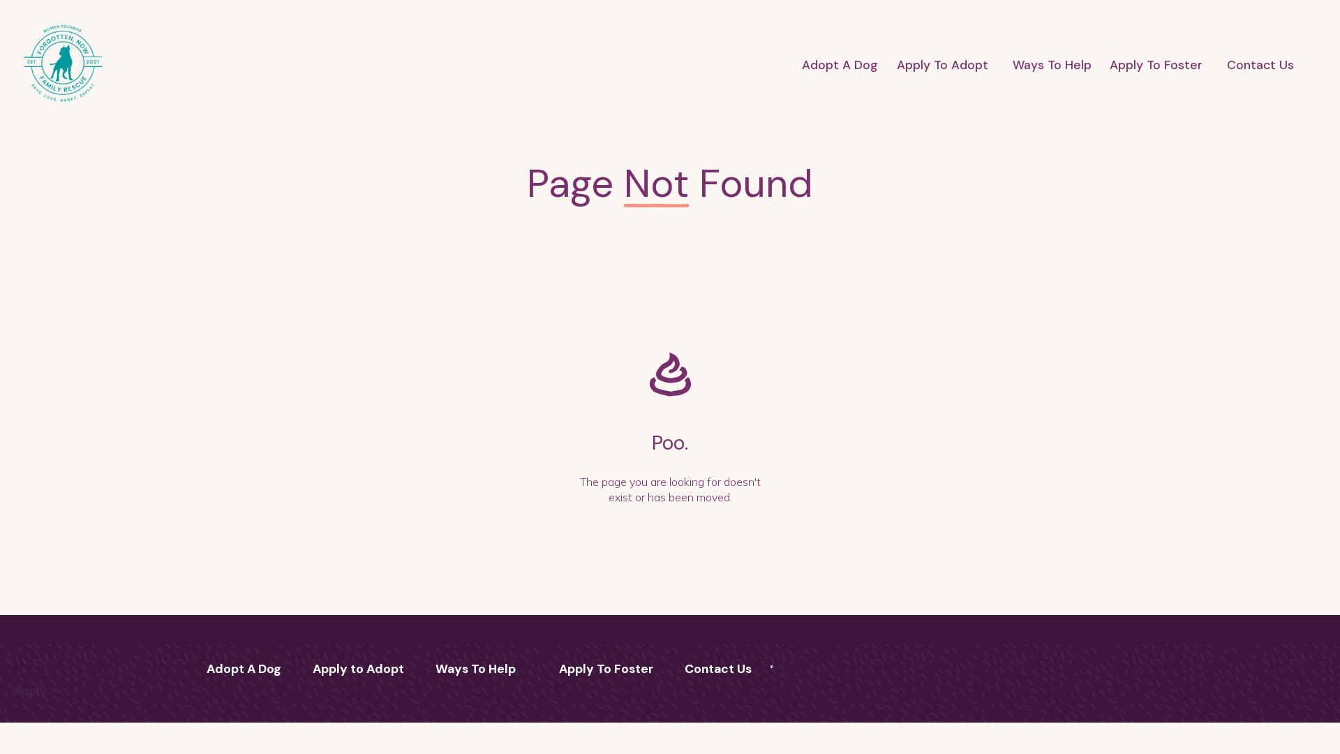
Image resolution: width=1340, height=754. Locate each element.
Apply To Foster (1156, 65)
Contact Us (1260, 65)
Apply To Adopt (942, 65)
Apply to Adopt (358, 669)
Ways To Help (1052, 65)
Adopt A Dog (840, 65)
